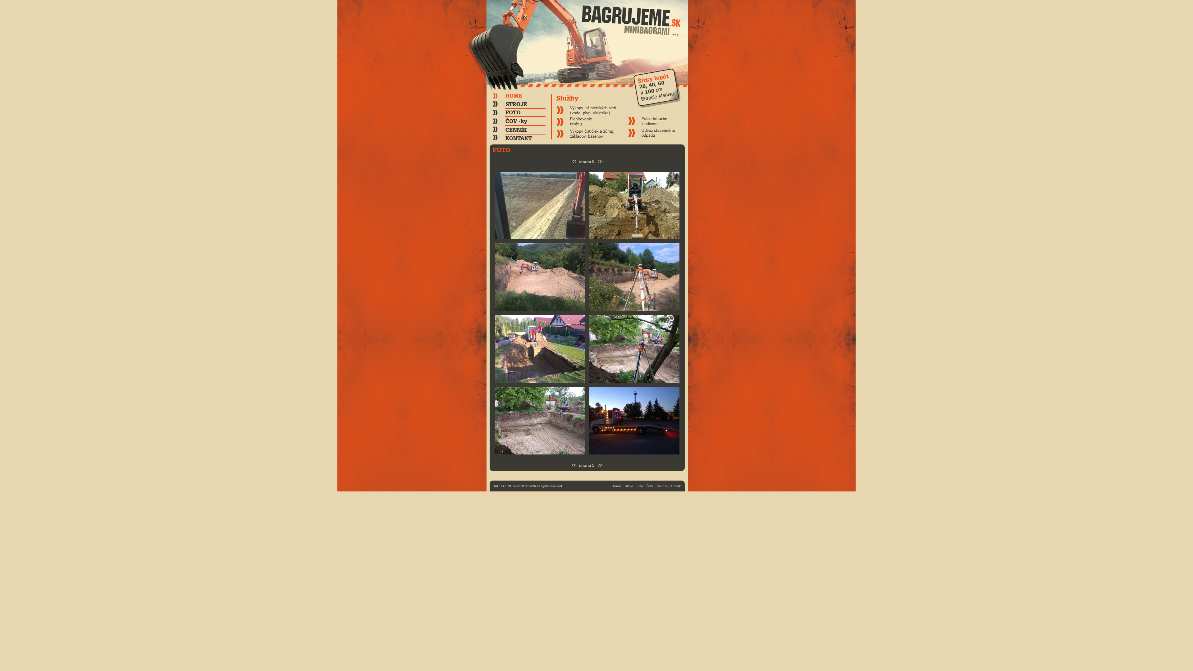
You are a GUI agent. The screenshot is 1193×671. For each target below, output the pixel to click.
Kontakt (676, 486)
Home (617, 486)
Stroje (629, 486)
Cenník (662, 486)
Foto (640, 486)
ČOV (650, 486)
